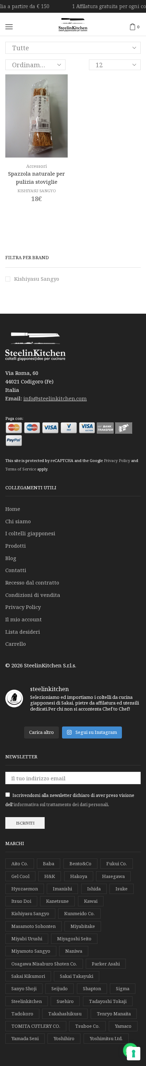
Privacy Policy (117, 460)
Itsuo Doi (21, 901)
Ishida (94, 888)
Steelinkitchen (26, 1001)
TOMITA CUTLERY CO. (35, 1026)
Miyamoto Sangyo (30, 951)
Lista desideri (22, 631)
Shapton (92, 988)
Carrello (15, 643)
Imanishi (62, 888)
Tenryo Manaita (114, 1013)
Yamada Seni (25, 1038)
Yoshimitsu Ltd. (106, 1038)
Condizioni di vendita (32, 594)
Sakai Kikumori (28, 976)
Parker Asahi (106, 963)
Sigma (122, 988)
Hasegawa (113, 876)
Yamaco (123, 1026)
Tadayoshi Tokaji (108, 1001)
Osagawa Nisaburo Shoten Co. (44, 963)
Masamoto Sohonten (33, 926)
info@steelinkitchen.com (55, 398)
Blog (10, 557)
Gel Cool (20, 876)
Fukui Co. (116, 863)
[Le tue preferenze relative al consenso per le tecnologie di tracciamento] (133, 1053)
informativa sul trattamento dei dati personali (60, 805)
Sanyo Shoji (23, 988)
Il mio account (23, 619)
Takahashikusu (65, 1013)
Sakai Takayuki (76, 976)
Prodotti (15, 545)
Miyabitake (83, 926)
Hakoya (78, 876)
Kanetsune (57, 901)
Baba (48, 863)
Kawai (90, 901)
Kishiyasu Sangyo (36, 278)
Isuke (122, 888)
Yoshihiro (64, 1038)
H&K (49, 876)
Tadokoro (22, 1013)
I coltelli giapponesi (30, 533)
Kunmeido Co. (79, 913)
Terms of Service (20, 469)
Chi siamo (18, 521)
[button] (9, 26)
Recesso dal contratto (32, 582)
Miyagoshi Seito (74, 938)
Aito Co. (19, 863)
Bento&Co (80, 863)
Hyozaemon (24, 888)
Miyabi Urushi (26, 938)
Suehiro (65, 1001)
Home (12, 508)
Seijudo (59, 988)
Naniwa (73, 951)
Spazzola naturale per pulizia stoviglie (36, 177)
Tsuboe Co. (87, 1026)
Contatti (15, 570)
